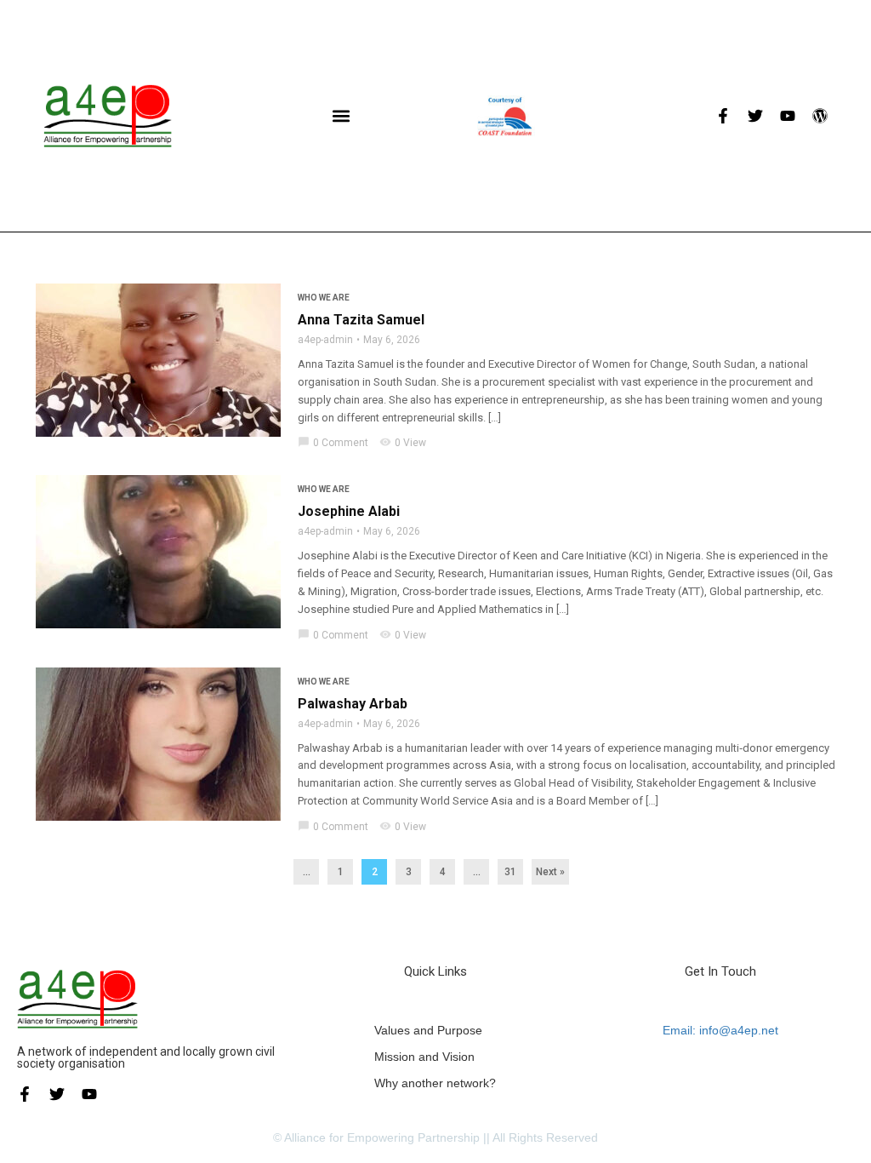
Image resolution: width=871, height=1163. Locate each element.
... (306, 872)
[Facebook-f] (723, 115)
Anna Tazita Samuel (361, 320)
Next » (550, 872)
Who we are (324, 297)
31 (510, 872)
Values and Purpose (428, 1030)
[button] (341, 116)
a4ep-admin (325, 340)
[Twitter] (755, 115)
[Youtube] (787, 115)
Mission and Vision (424, 1056)
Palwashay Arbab (352, 704)
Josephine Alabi (349, 511)
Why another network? (435, 1083)
